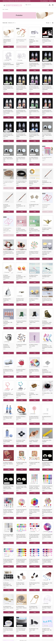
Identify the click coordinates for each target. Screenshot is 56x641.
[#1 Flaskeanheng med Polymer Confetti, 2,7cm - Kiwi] (34, 103)
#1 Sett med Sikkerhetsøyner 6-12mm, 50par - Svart (7, 584)
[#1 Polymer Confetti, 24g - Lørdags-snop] (34, 455)
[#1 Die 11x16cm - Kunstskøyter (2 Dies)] (47, 32)
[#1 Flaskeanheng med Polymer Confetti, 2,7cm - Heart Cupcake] (8, 103)
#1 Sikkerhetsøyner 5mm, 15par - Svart (34, 583)
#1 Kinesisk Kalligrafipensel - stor (20, 205)
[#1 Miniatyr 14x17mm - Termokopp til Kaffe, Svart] (21, 244)
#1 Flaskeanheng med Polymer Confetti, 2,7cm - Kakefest (21, 112)
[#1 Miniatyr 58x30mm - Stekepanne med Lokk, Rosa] (34, 409)
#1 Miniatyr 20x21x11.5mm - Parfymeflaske (6, 277)
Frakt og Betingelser (44, 1)
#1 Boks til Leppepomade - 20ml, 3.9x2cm (33, 41)
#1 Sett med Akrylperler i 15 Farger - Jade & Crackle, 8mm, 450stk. (47, 487)
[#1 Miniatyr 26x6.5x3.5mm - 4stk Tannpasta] (8, 314)
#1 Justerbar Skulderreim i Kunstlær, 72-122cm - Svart (21, 182)
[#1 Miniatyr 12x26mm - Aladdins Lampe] (47, 221)
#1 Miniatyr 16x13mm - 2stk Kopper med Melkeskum (47, 253)
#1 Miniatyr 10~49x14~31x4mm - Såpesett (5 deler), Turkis (34, 229)
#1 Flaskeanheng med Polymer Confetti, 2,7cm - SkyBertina (34, 135)
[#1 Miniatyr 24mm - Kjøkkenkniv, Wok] (21, 292)
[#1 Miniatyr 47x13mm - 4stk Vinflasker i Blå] (8, 409)
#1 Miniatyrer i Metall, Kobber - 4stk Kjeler (33, 441)
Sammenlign (7, 36)
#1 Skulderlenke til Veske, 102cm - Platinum (21, 607)
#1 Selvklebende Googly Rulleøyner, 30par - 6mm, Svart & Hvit (21, 487)
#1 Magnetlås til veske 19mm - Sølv (33, 205)
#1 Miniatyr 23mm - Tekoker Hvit (7, 299)
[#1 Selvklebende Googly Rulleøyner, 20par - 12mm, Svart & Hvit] (47, 455)
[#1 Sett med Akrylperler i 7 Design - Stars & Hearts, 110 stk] (21, 502)
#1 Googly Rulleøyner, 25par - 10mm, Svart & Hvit (8, 159)
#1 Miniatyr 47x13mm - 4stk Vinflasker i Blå (8, 417)
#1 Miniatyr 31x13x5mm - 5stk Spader (21, 345)
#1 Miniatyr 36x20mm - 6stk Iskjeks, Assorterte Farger (34, 371)
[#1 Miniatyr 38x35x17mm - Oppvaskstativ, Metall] (47, 362)
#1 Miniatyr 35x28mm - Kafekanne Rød (21, 370)
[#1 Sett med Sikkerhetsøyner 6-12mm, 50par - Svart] (8, 576)
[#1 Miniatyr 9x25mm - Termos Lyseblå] (8, 433)
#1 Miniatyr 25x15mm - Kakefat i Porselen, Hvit (47, 299)
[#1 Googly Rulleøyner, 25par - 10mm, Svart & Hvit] (8, 150)
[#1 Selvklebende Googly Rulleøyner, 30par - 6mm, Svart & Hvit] (21, 479)
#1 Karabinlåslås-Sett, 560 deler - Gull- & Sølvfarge (33, 182)
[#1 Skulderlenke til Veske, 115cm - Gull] (34, 599)
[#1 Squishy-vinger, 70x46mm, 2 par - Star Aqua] (47, 621)
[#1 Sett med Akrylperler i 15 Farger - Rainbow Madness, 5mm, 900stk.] (8, 502)
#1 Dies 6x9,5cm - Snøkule (20, 64)
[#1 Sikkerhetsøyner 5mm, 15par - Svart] (34, 576)
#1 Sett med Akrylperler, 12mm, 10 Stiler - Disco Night (8, 536)
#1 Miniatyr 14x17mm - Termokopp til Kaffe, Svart (21, 253)
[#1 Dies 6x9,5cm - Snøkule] (21, 56)
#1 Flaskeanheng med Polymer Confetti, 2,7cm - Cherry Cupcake (21, 88)
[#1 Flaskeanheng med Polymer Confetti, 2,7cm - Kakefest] (21, 103)
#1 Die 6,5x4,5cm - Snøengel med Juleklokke (8, 64)
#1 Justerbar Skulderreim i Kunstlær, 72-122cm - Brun (8, 182)
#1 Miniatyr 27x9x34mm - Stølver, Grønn (21, 321)
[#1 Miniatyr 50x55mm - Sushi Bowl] (21, 409)
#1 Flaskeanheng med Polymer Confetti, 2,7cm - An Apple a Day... (34, 64)
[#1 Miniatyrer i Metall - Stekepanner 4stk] (21, 433)
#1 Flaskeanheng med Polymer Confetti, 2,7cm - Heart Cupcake (8, 112)
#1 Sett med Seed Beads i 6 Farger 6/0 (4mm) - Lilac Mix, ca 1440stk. (47, 536)
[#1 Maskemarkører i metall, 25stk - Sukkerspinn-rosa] (8, 221)
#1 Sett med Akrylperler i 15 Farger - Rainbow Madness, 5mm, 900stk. (8, 511)
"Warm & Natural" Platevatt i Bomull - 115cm (7, 41)
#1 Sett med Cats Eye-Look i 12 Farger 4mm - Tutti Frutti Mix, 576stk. (21, 536)
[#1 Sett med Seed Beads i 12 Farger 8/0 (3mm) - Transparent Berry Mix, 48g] (34, 527)
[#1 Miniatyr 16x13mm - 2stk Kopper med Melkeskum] (47, 244)
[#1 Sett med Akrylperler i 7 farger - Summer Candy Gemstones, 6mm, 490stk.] (34, 502)
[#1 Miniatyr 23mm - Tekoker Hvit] (8, 292)
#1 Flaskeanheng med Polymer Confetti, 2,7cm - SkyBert (21, 135)
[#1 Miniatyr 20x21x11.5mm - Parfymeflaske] (8, 268)
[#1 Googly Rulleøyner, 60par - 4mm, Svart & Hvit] (34, 150)
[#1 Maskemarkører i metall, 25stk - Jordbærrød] (47, 197)
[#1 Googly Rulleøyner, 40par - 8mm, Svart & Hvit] (21, 150)
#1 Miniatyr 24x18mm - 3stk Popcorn (34, 299)
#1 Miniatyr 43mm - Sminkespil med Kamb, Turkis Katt (21, 394)
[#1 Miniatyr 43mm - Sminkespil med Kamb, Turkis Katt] (21, 386)
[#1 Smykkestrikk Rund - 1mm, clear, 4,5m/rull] (21, 621)
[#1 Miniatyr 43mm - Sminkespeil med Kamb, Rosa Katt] (8, 386)
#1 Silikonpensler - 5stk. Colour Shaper (47, 583)
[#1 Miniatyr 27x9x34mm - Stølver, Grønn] (21, 314)
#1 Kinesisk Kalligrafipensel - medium (6, 206)
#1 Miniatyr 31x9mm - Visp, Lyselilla (33, 345)
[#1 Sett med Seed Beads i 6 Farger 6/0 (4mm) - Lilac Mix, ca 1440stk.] (47, 527)
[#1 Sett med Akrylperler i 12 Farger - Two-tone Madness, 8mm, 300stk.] (34, 479)
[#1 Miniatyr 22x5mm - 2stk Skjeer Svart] (47, 268)
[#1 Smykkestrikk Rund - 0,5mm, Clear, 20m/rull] (8, 621)
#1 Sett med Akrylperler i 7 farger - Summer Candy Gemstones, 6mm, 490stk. (34, 511)
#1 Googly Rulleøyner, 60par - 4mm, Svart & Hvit (33, 159)
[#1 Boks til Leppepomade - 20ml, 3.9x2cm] (34, 32)
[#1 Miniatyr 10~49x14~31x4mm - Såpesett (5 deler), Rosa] (21, 221)
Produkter (6, 9)
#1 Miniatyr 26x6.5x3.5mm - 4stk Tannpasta (7, 322)
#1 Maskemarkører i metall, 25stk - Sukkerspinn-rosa (7, 229)
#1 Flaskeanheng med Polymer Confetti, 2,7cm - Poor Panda (8, 135)
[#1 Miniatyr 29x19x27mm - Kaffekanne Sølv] (8, 337)
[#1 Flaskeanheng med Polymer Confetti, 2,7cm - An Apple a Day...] (34, 56)
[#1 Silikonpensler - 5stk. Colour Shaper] (47, 576)
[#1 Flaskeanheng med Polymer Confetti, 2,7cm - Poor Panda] (8, 127)
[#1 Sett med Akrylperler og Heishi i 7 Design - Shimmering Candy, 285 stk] (47, 502)
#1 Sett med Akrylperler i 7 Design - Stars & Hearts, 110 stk (21, 511)
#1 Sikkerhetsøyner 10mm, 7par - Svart (20, 583)
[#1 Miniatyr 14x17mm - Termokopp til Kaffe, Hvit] (8, 244)
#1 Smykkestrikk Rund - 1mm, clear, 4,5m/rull (21, 629)
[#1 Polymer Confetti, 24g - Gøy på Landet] (21, 455)
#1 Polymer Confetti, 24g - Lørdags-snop (34, 463)
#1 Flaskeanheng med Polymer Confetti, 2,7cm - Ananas (47, 64)
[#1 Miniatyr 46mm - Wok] (47, 386)
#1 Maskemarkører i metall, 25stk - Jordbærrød (46, 206)
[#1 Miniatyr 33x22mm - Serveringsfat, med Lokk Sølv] (8, 362)
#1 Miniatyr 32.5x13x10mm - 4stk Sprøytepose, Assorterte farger (47, 346)
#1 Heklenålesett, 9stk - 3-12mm (47, 158)
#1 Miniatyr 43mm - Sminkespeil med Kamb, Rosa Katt (8, 394)
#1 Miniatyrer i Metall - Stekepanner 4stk (21, 441)
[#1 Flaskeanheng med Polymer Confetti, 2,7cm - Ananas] (47, 56)
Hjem (3, 9)
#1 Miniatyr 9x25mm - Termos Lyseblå (7, 441)
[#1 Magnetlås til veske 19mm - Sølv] (34, 197)
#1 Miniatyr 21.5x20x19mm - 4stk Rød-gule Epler (20, 277)
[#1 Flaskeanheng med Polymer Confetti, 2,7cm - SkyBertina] (34, 127)
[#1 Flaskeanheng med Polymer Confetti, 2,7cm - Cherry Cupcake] (21, 79)
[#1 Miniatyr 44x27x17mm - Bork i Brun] (34, 386)
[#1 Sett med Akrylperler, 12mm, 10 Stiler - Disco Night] (8, 527)
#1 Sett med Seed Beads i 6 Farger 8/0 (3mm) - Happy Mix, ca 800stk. (34, 561)
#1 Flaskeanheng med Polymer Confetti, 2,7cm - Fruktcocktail (47, 88)
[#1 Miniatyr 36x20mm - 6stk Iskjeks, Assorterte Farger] (34, 362)
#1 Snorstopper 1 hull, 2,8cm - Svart (33, 629)
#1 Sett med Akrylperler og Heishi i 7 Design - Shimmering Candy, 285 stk (47, 511)
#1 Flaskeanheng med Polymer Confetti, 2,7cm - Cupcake (34, 88)
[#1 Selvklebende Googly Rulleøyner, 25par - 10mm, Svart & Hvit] (8, 479)
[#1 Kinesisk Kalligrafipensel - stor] (21, 197)
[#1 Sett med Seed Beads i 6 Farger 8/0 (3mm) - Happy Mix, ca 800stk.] (34, 552)
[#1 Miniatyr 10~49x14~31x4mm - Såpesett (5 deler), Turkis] (34, 221)
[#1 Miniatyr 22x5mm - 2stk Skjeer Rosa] (34, 268)
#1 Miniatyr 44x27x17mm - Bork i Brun (33, 394)
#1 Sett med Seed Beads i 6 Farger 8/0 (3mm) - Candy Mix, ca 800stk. (8, 561)
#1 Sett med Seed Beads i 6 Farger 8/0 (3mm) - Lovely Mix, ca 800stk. (47, 561)
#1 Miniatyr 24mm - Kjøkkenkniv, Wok (20, 299)
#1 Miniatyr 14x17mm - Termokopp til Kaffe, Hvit (8, 252)
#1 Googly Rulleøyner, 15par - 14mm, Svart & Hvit (47, 135)
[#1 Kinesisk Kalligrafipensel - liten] (47, 174)
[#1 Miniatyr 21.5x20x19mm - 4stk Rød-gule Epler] (21, 268)
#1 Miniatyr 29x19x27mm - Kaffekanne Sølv (6, 346)
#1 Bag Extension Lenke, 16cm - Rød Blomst (21, 40)
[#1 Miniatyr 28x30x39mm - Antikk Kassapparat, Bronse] (47, 314)
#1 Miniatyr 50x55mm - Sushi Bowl (21, 417)
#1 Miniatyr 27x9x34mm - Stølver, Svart (34, 321)
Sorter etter (5, 22)
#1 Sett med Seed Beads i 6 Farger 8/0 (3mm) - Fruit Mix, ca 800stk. (21, 561)
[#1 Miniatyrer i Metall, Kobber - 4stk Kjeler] (34, 433)
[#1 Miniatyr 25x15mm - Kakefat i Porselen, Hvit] (47, 292)
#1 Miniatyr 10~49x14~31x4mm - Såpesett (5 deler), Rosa (21, 229)
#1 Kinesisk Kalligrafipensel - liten (46, 181)
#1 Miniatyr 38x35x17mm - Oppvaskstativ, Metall (46, 371)
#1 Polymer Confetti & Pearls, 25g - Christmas (8, 463)
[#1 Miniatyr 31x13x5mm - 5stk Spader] (21, 337)
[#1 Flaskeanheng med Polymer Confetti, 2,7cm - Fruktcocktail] (47, 79)
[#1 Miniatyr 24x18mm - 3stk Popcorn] (34, 292)
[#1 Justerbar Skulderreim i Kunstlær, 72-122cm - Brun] (8, 174)
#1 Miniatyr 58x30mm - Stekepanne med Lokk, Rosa (34, 418)
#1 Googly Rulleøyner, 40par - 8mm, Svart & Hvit (20, 159)
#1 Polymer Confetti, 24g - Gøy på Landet (21, 463)
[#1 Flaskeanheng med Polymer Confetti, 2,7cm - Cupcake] (34, 79)
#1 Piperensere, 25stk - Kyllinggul (47, 441)
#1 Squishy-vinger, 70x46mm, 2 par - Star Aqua (47, 630)
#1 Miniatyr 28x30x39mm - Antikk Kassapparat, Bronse (47, 322)
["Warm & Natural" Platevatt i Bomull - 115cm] (8, 32)
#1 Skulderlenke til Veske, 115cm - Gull (33, 607)
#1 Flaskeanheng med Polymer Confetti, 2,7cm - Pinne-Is (47, 112)
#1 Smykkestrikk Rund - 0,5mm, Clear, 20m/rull (8, 629)
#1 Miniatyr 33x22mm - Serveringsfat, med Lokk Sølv (8, 371)
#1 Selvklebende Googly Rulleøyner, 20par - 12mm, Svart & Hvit (47, 464)
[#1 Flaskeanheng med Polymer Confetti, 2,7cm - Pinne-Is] (47, 103)
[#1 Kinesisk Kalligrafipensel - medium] (8, 197)
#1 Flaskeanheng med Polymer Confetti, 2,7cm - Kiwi (34, 112)
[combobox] (35, 4)
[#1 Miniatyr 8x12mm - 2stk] (47, 409)
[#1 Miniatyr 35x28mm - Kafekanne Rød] (21, 362)
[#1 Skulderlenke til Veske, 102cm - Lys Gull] (8, 599)
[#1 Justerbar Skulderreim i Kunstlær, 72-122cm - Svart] (21, 174)
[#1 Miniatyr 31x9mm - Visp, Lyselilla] (34, 337)
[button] (53, 5)
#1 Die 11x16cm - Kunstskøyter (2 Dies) (46, 40)
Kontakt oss (51, 1)
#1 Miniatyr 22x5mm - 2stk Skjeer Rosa (33, 276)
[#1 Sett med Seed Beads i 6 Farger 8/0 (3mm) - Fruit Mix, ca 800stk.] (21, 552)
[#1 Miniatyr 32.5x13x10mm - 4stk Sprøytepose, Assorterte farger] (47, 337)
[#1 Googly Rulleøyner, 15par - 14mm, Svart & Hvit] (47, 127)
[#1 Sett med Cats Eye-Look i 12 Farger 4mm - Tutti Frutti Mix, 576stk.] (21, 527)
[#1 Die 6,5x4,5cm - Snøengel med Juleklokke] (8, 56)
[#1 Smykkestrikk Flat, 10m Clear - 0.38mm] (47, 599)
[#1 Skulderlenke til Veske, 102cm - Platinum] (21, 599)
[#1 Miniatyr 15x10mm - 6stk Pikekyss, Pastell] (34, 244)
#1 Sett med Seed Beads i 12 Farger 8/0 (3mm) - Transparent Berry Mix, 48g (34, 536)
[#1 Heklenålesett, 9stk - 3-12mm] (47, 150)
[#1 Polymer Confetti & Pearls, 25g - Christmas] (8, 455)
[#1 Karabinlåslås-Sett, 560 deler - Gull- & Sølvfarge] (34, 174)
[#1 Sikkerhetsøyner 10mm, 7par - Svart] (21, 576)
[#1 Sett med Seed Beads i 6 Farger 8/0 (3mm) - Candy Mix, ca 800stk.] (8, 552)
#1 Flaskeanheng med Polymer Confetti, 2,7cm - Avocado (8, 88)
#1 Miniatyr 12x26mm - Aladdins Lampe (47, 229)
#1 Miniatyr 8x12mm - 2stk (46, 417)
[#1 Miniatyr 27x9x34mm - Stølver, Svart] (34, 314)
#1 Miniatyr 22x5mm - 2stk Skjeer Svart (46, 276)
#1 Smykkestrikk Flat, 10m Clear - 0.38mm (46, 607)
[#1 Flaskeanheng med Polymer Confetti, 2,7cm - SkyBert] (21, 127)
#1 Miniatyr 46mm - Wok (47, 393)
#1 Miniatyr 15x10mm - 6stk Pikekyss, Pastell (34, 252)
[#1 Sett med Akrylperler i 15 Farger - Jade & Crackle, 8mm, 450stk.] (47, 479)
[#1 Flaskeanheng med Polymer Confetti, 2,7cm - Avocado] (8, 79)
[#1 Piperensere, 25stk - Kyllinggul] (47, 433)
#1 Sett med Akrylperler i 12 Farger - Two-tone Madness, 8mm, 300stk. (34, 487)
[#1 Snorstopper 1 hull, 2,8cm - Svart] (34, 621)
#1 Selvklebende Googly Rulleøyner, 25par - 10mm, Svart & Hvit (8, 487)
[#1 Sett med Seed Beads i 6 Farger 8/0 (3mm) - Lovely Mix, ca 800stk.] (47, 552)
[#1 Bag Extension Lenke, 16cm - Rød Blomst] (21, 32)
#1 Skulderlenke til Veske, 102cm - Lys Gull (8, 607)
